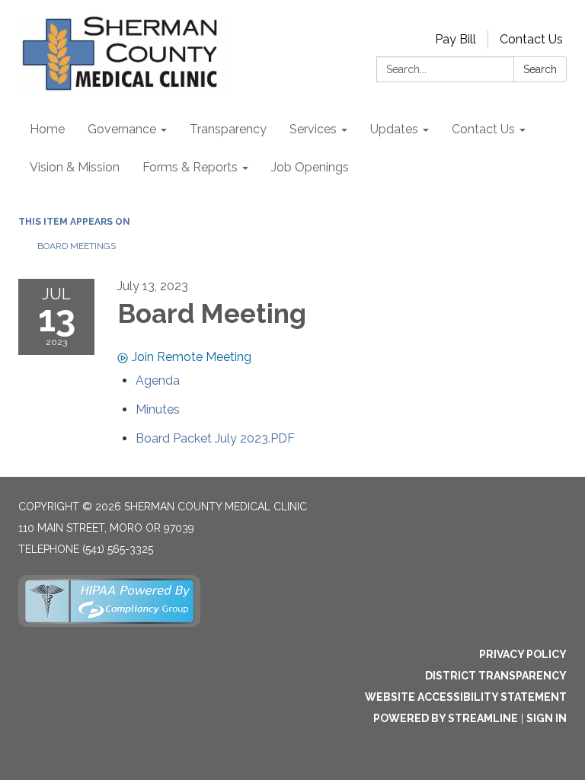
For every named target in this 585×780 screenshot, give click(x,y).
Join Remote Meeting (191, 357)
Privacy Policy (523, 654)
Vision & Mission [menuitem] (75, 167)
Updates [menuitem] (394, 129)
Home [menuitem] (47, 129)
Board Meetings (76, 246)
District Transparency (496, 676)
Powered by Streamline (445, 718)
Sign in (546, 718)
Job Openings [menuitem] (310, 167)
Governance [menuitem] (122, 129)
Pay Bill (455, 39)
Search (540, 69)
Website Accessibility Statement (466, 697)
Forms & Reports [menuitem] (190, 167)
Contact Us (531, 39)
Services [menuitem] (313, 129)
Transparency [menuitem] (228, 129)
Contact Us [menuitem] (483, 129)
